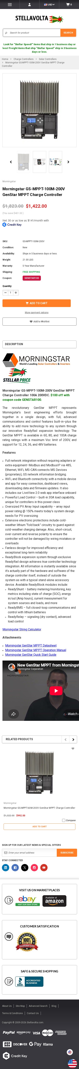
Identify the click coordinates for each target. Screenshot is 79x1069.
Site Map (20, 1006)
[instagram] (34, 867)
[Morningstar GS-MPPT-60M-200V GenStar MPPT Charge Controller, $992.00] (39, 773)
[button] (23, 162)
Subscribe (66, 852)
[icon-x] (24, 867)
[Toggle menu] (10, 4)
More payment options (37, 312)
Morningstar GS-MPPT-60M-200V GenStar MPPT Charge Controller (39, 808)
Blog (54, 1006)
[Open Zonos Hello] (70, 1061)
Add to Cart (40, 826)
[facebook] (15, 867)
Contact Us (33, 1013)
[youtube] (44, 867)
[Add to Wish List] (72, 748)
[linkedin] (5, 867)
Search (68, 32)
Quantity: (7, 286)
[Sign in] (29, 4)
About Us (7, 1006)
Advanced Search (38, 1006)
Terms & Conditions (12, 1013)
